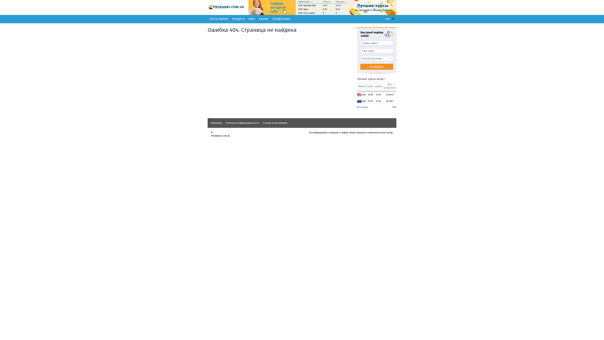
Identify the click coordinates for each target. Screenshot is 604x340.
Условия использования (275, 123)
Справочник (281, 19)
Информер (216, 123)
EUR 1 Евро (303, 9)
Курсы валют (219, 19)
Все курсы (362, 107)
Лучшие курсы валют (371, 79)
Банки (263, 19)
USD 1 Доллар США (307, 5)
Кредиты (238, 19)
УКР (387, 19)
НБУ (394, 107)
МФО (252, 19)
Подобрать (377, 66)
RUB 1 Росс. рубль (306, 13)
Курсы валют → (305, 1)
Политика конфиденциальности (242, 123)
